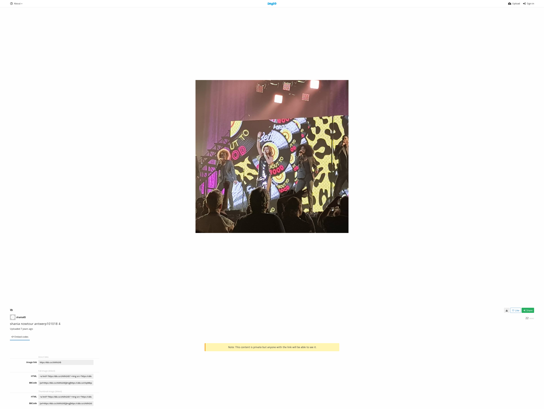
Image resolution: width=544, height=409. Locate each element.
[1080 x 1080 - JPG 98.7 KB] (507, 310)
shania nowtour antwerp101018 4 (35, 323)
